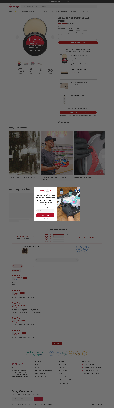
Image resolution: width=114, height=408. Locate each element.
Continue (45, 215)
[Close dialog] (77, 190)
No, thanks (45, 218)
